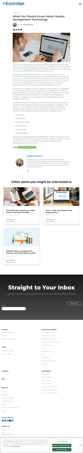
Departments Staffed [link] (49, 329)
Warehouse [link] (45, 364)
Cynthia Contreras (28, 24)
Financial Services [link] (47, 351)
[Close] (80, 445)
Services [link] (5, 329)
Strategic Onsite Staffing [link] (9, 339)
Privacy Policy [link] (46, 374)
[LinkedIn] (16, 29)
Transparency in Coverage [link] (49, 390)
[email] (21, 29)
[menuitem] (22, 345)
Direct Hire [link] (5, 335)
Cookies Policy (15, 446)
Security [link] (4, 410)
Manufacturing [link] (46, 357)
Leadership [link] (5, 394)
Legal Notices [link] (46, 371)
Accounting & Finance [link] (48, 332)
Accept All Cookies (61, 449)
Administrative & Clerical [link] (49, 335)
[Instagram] (12, 420)
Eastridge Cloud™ (19, 143)
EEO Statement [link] (46, 380)
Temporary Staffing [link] (7, 332)
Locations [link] (5, 371)
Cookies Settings (62, 441)
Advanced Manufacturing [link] (49, 339)
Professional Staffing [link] (8, 350)
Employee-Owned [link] (7, 401)
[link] (4, 346)
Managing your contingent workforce (26, 74)
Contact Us (5, 426)
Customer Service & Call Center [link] (51, 342)
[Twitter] (18, 29)
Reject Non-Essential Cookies (61, 445)
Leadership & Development (27, 147)
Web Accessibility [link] (47, 383)
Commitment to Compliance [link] (10, 407)
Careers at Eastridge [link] (8, 398)
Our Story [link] (4, 391)
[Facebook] (14, 29)
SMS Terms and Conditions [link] (49, 393)
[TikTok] (10, 420)
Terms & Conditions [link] (47, 377)
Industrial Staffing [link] (7, 354)
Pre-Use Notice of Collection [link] (50, 386)
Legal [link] (43, 354)
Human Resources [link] (47, 345)
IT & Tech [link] (44, 348)
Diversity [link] (4, 404)
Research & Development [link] (49, 361)
